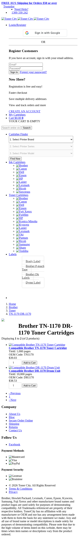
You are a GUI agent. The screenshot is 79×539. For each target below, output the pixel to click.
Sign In (14, 72)
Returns (13, 427)
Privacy (13, 492)
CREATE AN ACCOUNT (24, 111)
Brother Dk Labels (30, 276)
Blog (12, 417)
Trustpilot (8, 6)
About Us (14, 413)
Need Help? (21, 9)
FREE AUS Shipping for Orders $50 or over (29, 3)
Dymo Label (33, 282)
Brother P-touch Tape (33, 268)
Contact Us (15, 430)
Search (26, 127)
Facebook (14, 444)
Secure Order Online (21, 420)
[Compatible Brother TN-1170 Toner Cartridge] (37, 344)
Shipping (14, 423)
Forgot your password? (33, 72)
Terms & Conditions (20, 488)
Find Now (15, 158)
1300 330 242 (20, 12)
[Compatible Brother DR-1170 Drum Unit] (34, 367)
